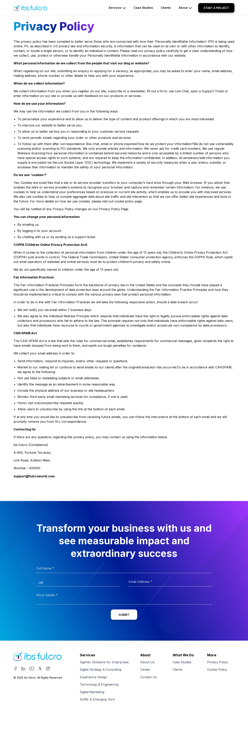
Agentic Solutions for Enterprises (104, 662)
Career (145, 669)
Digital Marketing (92, 692)
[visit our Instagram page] (48, 669)
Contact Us (148, 677)
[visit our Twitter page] (40, 669)
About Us (147, 662)
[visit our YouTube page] (31, 669)
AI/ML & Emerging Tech (97, 699)
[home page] (38, 7)
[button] (216, 8)
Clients (177, 669)
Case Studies (182, 662)
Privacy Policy (217, 662)
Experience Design (93, 677)
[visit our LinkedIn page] (23, 669)
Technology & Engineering (99, 684)
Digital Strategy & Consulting (100, 669)
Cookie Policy (217, 669)
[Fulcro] (38, 657)
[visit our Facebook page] (15, 669)
